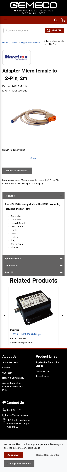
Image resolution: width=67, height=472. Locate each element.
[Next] (63, 316)
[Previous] (4, 316)
